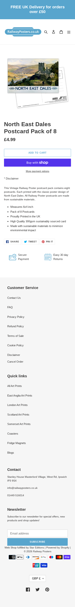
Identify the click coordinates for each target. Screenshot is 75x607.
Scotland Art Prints (18, 414)
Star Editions (36, 547)
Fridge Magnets (16, 443)
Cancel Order (15, 361)
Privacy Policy (15, 316)
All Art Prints (14, 385)
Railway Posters (42, 551)
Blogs (10, 452)
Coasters (12, 433)
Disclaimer (12, 178)
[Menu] (69, 32)
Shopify (65, 547)
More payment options (37, 171)
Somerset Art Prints (19, 424)
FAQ (10, 307)
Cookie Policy (15, 345)
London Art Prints (17, 404)
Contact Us (14, 297)
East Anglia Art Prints (19, 395)
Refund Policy (15, 326)
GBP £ (36, 578)
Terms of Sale (15, 335)
